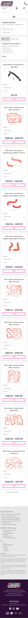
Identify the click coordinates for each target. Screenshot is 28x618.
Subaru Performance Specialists (9, 530)
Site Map (5, 547)
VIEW (14, 99)
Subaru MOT (5, 534)
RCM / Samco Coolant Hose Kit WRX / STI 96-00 (14, 323)
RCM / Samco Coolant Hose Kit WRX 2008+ (14, 409)
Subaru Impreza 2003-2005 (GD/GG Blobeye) (11, 519)
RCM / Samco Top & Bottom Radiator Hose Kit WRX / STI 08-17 (14, 152)
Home (3, 24)
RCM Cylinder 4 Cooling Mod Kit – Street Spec (14, 66)
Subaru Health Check (7, 536)
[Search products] (26, 12)
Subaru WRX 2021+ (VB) (6, 522)
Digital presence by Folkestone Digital (14, 595)
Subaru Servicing (6, 531)
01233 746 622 (14, 601)
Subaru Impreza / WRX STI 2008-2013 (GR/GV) (11, 514)
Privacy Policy (6, 550)
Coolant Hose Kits (6, 48)
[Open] (14, 17)
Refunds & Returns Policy (8, 544)
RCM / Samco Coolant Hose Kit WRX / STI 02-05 (14, 366)
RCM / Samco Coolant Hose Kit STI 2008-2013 (14, 452)
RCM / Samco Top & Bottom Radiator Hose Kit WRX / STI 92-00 (14, 238)
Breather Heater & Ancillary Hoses (10, 46)
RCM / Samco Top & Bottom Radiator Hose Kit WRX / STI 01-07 (14, 195)
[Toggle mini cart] (24, 8)
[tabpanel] (14, 50)
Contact (5, 543)
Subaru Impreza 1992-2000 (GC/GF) (9, 516)
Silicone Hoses (9, 24)
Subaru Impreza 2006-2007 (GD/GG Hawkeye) (11, 521)
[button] (14, 88)
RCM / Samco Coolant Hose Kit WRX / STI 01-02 (14, 280)
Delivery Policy (6, 546)
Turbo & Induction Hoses (7, 52)
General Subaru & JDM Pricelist (9, 537)
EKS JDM (6, 591)
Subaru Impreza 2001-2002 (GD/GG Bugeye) (11, 517)
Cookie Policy (6, 549)
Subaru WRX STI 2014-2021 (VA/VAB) (9, 524)
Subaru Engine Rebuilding (8, 533)
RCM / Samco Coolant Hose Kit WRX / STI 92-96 (14, 109)
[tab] (6, 39)
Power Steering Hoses (7, 50)
